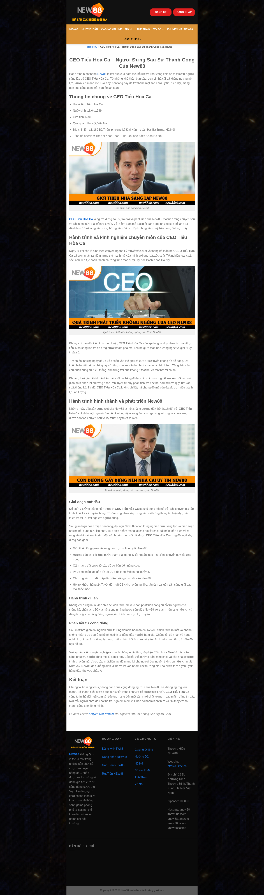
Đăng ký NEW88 (112, 748)
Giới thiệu (131, 39)
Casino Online (111, 29)
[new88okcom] (90, 12)
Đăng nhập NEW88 (114, 756)
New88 (73, 29)
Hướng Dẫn (90, 29)
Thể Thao (143, 29)
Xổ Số (157, 29)
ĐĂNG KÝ (160, 12)
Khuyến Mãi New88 (180, 29)
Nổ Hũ (129, 29)
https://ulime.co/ (177, 766)
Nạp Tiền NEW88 (113, 765)
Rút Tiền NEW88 (113, 773)
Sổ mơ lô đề (142, 770)
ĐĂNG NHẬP (184, 12)
